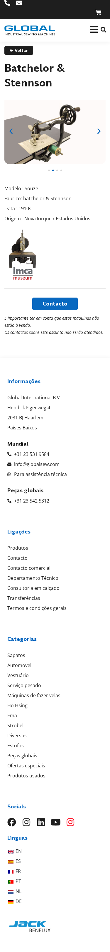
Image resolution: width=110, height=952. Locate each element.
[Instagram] (26, 822)
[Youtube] (55, 822)
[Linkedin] (41, 822)
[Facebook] (11, 822)
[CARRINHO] (98, 12)
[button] (103, 29)
